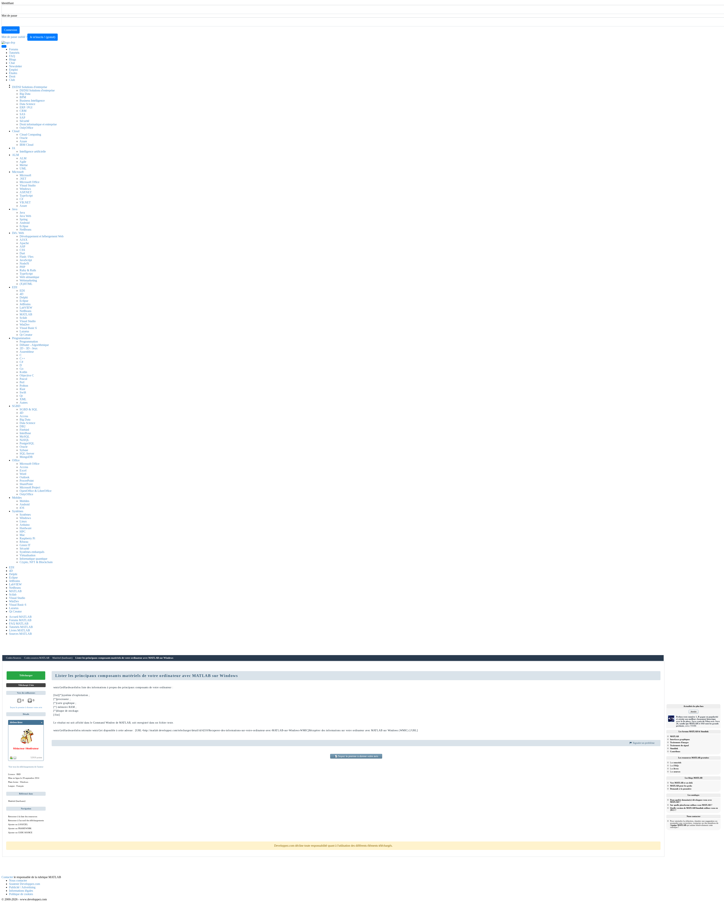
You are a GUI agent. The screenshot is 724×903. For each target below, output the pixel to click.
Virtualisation (27, 555)
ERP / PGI (26, 107)
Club (12, 79)
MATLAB (26, 314)
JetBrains (25, 304)
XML (23, 399)
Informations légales (21, 890)
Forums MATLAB (20, 620)
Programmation (21, 338)
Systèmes (17, 511)
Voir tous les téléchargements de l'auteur (25, 767)
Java (14, 209)
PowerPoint (27, 480)
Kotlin (23, 372)
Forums (13, 49)
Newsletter (15, 66)
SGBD (16, 406)
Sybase (24, 450)
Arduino (25, 524)
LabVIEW (26, 307)
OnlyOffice (26, 127)
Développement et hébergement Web (42, 236)
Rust (22, 389)
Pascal (23, 378)
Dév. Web (18, 233)
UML (23, 168)
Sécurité (24, 121)
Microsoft (18, 171)
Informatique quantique (33, 558)
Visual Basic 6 (28, 328)
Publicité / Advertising (22, 887)
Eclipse (24, 226)
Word (23, 473)
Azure (23, 141)
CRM (23, 110)
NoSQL (24, 440)
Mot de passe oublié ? (14, 36)
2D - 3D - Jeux (29, 348)
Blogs (12, 59)
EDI (14, 287)
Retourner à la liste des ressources (22, 816)
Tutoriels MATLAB (21, 627)
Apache (24, 243)
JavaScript (26, 260)
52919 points (36, 757)
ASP (22, 246)
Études (13, 73)
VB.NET (25, 202)
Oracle (24, 138)
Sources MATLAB (20, 633)
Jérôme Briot (16, 722)
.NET (23, 178)
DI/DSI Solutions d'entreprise (29, 87)
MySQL (25, 436)
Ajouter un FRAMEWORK (19, 828)
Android (25, 222)
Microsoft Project (30, 487)
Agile (23, 161)
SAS (22, 114)
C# (21, 199)
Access (24, 416)
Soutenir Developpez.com (24, 883)
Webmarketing (28, 280)
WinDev (25, 324)
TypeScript (26, 195)
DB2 (22, 426)
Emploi (13, 69)
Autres (24, 402)
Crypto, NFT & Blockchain (36, 562)
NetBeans (25, 229)
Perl (22, 382)
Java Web (25, 216)
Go (21, 368)
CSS (22, 249)
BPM (23, 97)
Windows (25, 188)
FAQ (12, 56)
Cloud (15, 131)
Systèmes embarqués (32, 551)
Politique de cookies (21, 894)
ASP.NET (26, 192)
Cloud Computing (30, 134)
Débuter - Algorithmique (34, 344)
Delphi (24, 297)
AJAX (24, 239)
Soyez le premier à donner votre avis (26, 707)
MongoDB (26, 456)
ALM (15, 154)
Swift (23, 392)
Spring (24, 219)
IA (13, 148)
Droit (12, 76)
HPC (23, 531)
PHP (22, 266)
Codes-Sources (13, 658)
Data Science (27, 104)
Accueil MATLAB (20, 616)
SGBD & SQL (29, 409)
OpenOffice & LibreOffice (35, 490)
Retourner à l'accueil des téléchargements (26, 820)
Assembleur (27, 351)
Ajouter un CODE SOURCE (20, 832)
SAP (22, 117)
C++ (22, 358)
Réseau (24, 541)
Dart (22, 253)
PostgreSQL (27, 443)
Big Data (25, 93)
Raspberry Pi (27, 538)
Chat (12, 62)
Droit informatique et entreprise (38, 124)
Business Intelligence (32, 100)
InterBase (25, 433)
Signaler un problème (643, 743)
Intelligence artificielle (33, 151)
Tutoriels (14, 52)
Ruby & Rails (28, 270)
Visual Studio (28, 185)
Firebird (24, 429)
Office (16, 460)
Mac (22, 535)
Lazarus (24, 331)
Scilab (23, 317)
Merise (24, 165)
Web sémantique (29, 277)
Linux (23, 521)
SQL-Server (27, 453)
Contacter (7, 877)
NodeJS (24, 263)
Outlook (24, 477)
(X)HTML (26, 283)
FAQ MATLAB (18, 623)
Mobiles (17, 497)
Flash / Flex (27, 256)
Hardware (25, 528)
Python (24, 385)
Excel (23, 470)
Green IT (25, 545)
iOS (22, 507)
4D (21, 294)
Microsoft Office (29, 182)
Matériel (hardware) (62, 658)
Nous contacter (18, 880)
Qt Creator (26, 334)
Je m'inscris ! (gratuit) (42, 37)
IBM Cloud (26, 144)
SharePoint (26, 484)
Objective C (27, 375)
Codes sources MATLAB (36, 658)
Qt (21, 395)
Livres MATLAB (19, 630)
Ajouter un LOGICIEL (18, 824)
